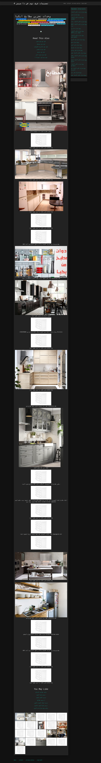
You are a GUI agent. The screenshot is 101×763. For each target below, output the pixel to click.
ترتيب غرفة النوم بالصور (41, 703)
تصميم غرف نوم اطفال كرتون (23, 22)
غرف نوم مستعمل (41, 44)
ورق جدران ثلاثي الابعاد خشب (78, 53)
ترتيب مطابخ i (41, 700)
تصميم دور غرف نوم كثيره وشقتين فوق (39, 22)
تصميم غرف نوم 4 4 (61, 23)
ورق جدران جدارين (76, 28)
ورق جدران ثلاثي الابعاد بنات (79, 21)
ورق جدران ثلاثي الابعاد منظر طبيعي (79, 56)
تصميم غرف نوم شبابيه (33, 23)
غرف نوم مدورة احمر (41, 54)
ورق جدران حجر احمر (76, 45)
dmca (65, 3)
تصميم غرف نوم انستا (41, 20)
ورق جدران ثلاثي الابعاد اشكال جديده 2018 (77, 31)
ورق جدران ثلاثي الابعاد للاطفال (77, 18)
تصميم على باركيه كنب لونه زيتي (57, 22)
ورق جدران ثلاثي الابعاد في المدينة (78, 69)
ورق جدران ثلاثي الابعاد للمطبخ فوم (77, 36)
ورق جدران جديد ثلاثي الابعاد (79, 12)
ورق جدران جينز (75, 14)
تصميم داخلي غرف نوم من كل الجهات (55, 20)
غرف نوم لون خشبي (41, 41)
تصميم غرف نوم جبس (42, 19)
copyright (84, 3)
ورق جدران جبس (75, 42)
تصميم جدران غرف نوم (32, 19)
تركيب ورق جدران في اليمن (41, 708)
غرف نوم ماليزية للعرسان (41, 46)
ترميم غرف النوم (41, 695)
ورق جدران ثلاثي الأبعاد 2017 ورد (79, 25)
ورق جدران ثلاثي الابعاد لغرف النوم (79, 60)
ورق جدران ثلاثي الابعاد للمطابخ (77, 64)
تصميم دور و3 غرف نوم (22, 23)
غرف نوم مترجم (41, 52)
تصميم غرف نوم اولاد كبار (34, 25)
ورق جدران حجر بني (76, 72)
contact (69, 3)
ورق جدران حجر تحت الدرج (78, 39)
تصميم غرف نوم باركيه (21, 19)
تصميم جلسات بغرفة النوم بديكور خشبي (57, 19)
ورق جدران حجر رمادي (76, 50)
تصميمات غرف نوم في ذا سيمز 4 (31, 3)
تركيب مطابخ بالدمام (41, 692)
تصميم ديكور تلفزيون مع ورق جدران (47, 23)
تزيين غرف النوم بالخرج (41, 705)
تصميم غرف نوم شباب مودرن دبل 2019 (27, 20)
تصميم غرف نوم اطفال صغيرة (47, 25)
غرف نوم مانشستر (41, 49)
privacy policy (76, 3)
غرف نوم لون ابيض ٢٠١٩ (41, 57)
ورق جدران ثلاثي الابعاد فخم (78, 75)
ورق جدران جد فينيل (76, 47)
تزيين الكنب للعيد (41, 697)
